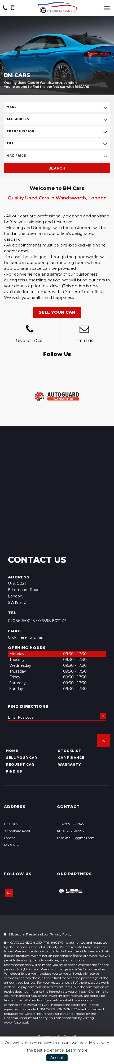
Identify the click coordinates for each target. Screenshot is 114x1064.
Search (57, 168)
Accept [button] (57, 1057)
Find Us (14, 771)
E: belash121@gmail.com (76, 838)
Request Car (20, 764)
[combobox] (57, 107)
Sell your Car (21, 758)
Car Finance (71, 758)
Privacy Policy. (61, 934)
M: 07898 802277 (71, 831)
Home (12, 751)
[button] (103, 740)
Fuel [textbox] (11, 143)
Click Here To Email (25, 637)
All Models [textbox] (18, 119)
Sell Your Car (57, 312)
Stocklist (69, 751)
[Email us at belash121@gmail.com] (84, 329)
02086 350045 (21, 620)
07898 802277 (52, 620)
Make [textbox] (11, 107)
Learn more (76, 1050)
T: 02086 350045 (70, 824)
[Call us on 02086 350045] (29, 329)
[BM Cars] (57, 7)
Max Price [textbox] (16, 155)
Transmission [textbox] (20, 131)
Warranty (69, 764)
